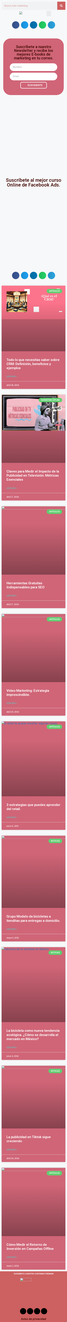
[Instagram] (30, 1311)
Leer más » (12, 376)
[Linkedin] (44, 1311)
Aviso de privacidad (33, 1319)
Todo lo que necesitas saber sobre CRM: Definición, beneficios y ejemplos (33, 364)
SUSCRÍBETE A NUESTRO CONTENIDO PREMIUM (34, 1274)
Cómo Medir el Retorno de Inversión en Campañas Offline (30, 1247)
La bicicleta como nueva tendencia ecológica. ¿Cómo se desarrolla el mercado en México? (33, 1035)
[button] (49, 13)
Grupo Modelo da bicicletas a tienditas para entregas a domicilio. (33, 918)
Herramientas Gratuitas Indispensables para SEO (26, 585)
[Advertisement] (33, 133)
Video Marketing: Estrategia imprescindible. (28, 693)
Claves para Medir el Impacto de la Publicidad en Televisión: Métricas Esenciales (33, 475)
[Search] (61, 6)
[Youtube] (37, 1311)
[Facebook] (23, 1311)
